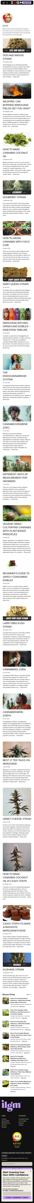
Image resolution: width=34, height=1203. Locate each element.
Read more (16, 77)
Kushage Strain (13, 969)
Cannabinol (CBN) (14, 669)
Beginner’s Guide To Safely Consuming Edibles (16, 577)
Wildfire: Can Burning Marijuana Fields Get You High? (16, 105)
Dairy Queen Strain (16, 284)
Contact (4, 1119)
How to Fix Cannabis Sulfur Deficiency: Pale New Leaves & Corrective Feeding (20, 1012)
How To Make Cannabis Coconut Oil (15, 153)
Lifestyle (21, 1123)
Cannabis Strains (24, 1119)
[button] (7, 3)
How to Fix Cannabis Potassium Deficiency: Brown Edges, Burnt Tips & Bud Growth (20, 1046)
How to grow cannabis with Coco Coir (16, 241)
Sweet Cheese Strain (17, 818)
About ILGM (5, 1121)
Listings (21, 1125)
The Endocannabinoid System (14, 376)
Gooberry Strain (14, 197)
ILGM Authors (6, 1123)
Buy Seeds (26, 2)
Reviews (4, 1125)
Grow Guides (22, 1121)
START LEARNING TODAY (17, 1198)
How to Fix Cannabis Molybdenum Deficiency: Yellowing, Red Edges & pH (18, 1058)
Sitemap (4, 1127)
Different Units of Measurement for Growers (15, 478)
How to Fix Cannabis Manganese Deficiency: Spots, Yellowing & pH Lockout (20, 1083)
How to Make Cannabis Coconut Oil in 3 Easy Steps (15, 877)
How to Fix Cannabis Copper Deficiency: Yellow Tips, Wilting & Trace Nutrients (20, 1072)
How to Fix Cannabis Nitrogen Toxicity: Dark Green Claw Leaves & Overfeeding (20, 1035)
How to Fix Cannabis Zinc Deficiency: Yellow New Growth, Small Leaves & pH (20, 1023)
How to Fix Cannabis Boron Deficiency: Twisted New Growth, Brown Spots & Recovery (20, 1000)
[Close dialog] (30, 1171)
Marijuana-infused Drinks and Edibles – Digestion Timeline (16, 326)
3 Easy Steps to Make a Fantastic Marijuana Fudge (17, 927)
